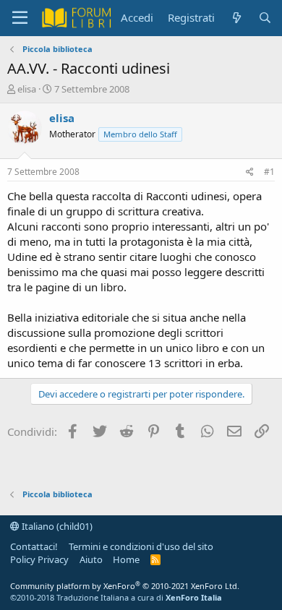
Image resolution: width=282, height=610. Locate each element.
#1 (269, 172)
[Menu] (20, 18)
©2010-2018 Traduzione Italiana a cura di (116, 597)
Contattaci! (34, 546)
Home (126, 559)
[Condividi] (250, 172)
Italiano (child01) (56, 526)
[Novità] (236, 17)
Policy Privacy (39, 559)
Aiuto (91, 559)
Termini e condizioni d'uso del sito (141, 546)
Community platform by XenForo (124, 585)
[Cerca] (265, 17)
